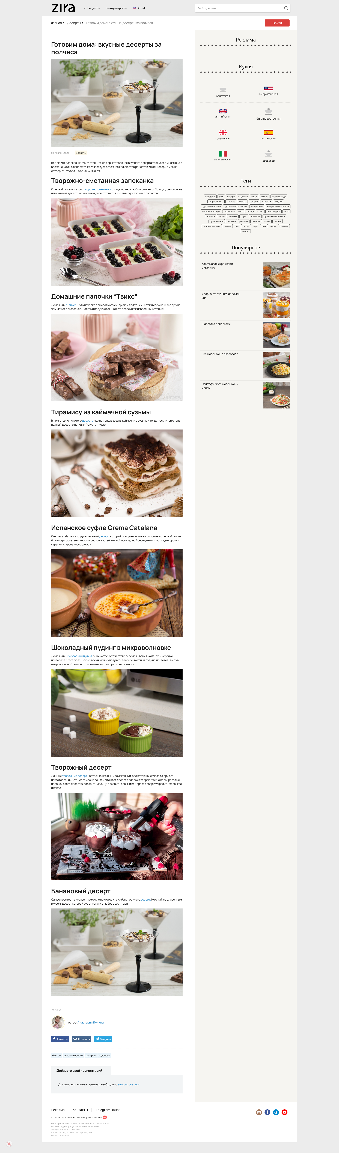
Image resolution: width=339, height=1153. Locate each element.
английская (223, 116)
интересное (257, 206)
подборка (104, 1055)
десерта (87, 420)
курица (250, 211)
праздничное (216, 221)
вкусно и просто (73, 1055)
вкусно (264, 196)
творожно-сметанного (99, 189)
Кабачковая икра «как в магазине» (217, 266)
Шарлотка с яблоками (216, 324)
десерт (104, 536)
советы (227, 226)
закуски (278, 201)
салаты (277, 221)
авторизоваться (128, 1084)
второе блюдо (279, 196)
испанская (268, 138)
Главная (55, 23)
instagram (210, 196)
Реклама (58, 1110)
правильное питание (274, 216)
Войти (277, 23)
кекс (240, 211)
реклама (231, 221)
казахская (268, 161)
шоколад (283, 226)
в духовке (243, 196)
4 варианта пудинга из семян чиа (221, 296)
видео (254, 196)
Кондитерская (116, 8)
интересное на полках (278, 206)
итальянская (222, 159)
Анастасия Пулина (91, 1022)
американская (268, 94)
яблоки (245, 231)
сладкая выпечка (211, 226)
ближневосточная (269, 118)
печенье (233, 216)
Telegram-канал (108, 1110)
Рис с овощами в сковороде (220, 354)
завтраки (266, 201)
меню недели (273, 211)
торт (255, 226)
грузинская (222, 138)
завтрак (254, 201)
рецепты (256, 221)
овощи (222, 216)
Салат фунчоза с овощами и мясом (220, 386)
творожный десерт (75, 776)
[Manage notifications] (9, 1144)
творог (246, 226)
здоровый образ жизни (235, 206)
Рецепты (93, 8)
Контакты (80, 1110)
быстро (56, 1055)
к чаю (260, 211)
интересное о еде (211, 211)
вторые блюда (216, 201)
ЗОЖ (221, 196)
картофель (229, 211)
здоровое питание (211, 206)
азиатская (223, 96)
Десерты (74, 23)
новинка (211, 216)
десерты (91, 1055)
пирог (244, 216)
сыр (237, 226)
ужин (263, 226)
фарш (273, 226)
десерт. (146, 899)
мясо (286, 211)
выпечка (231, 201)
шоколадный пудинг (79, 656)
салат (267, 221)
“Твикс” (71, 305)
